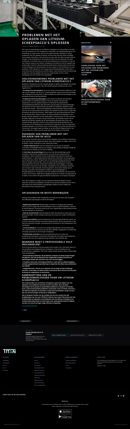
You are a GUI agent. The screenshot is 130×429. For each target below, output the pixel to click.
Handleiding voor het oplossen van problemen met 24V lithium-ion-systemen (95, 69)
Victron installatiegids (39, 382)
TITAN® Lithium (120, 424)
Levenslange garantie (39, 372)
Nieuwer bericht (72, 321)
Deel (25, 310)
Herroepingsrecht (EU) (39, 367)
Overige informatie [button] (39, 357)
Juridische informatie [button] (72, 357)
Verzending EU (37, 365)
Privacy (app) (68, 367)
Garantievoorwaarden (70, 363)
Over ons (5, 365)
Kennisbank (5, 370)
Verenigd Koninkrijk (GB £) (12, 424)
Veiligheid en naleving (39, 370)
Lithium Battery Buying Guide (30, 305)
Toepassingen (6, 360)
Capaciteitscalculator (77, 335)
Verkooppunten (6, 363)
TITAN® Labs (37, 377)
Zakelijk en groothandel (39, 375)
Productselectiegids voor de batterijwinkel (95, 100)
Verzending (36, 363)
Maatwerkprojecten (38, 380)
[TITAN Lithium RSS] (110, 42)
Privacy (67, 365)
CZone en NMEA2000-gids (39, 385)
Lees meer (84, 74)
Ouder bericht (25, 321)
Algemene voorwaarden (71, 360)
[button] (42, 1)
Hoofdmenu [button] (6, 357)
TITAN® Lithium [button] (101, 357)
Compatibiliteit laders (95, 335)
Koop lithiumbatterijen (59, 335)
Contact (4, 367)
